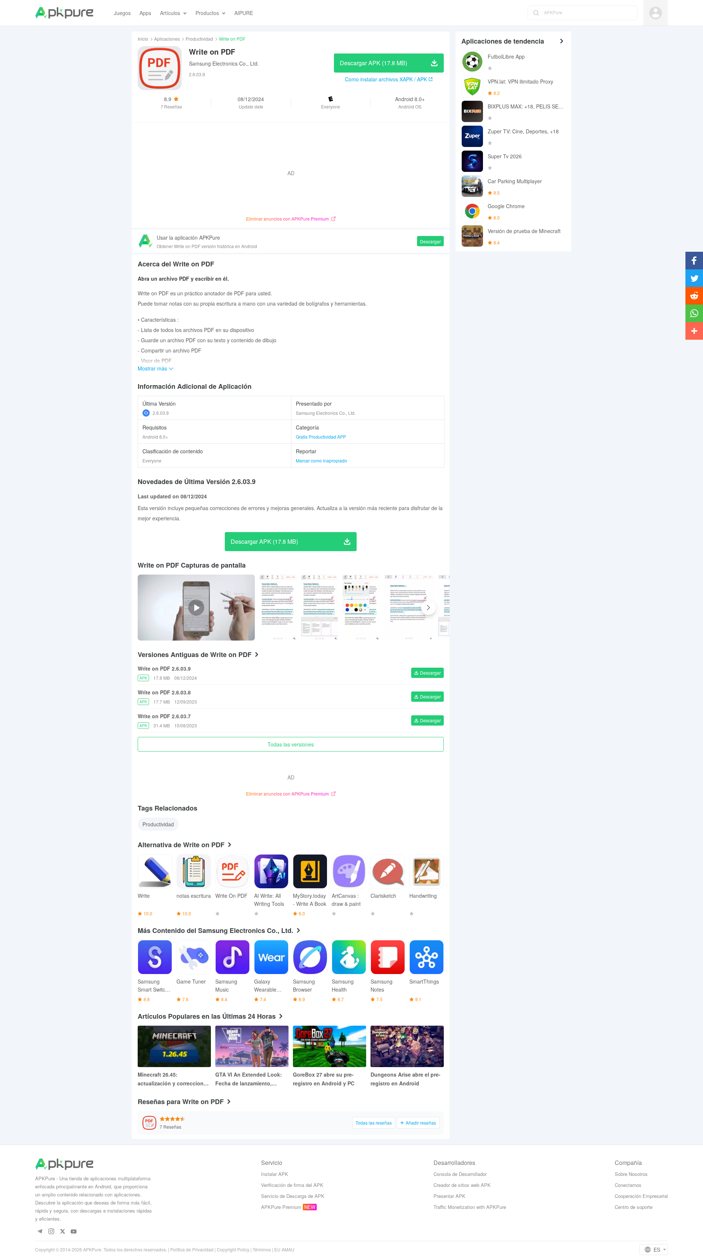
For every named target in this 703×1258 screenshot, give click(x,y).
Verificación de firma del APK (292, 1184)
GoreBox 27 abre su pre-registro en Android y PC (323, 1079)
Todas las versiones (291, 744)
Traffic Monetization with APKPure (470, 1206)
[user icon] (655, 13)
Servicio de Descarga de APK (292, 1195)
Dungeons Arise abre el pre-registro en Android (405, 1079)
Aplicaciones (167, 39)
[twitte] (62, 1231)
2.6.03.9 (161, 413)
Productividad (199, 39)
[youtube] (73, 1231)
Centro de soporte (633, 1206)
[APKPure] (64, 13)
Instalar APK (274, 1173)
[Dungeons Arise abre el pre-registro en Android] (407, 1046)
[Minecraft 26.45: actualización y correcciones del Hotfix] (174, 1046)
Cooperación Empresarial (641, 1195)
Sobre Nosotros (631, 1173)
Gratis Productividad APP (321, 437)
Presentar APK (449, 1195)
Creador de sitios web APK (462, 1184)
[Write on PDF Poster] (278, 608)
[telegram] (39, 1231)
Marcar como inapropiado (321, 460)
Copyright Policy (233, 1249)
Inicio (143, 39)
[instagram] (51, 1231)
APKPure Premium (281, 1206)
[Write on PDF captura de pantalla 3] (409, 608)
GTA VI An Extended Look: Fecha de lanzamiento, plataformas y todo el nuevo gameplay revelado (250, 1079)
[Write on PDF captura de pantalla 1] (319, 608)
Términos (262, 1249)
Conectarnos (628, 1184)
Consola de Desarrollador (460, 1173)
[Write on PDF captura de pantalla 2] (361, 608)
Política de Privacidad (191, 1249)
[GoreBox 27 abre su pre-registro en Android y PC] (329, 1046)
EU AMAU (284, 1249)
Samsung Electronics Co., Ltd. (224, 63)
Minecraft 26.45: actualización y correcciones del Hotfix (173, 1079)
